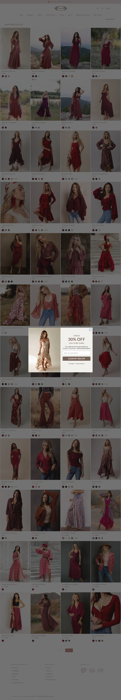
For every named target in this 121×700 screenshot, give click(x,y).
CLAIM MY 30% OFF (76, 359)
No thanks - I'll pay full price (76, 363)
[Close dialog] (90, 329)
